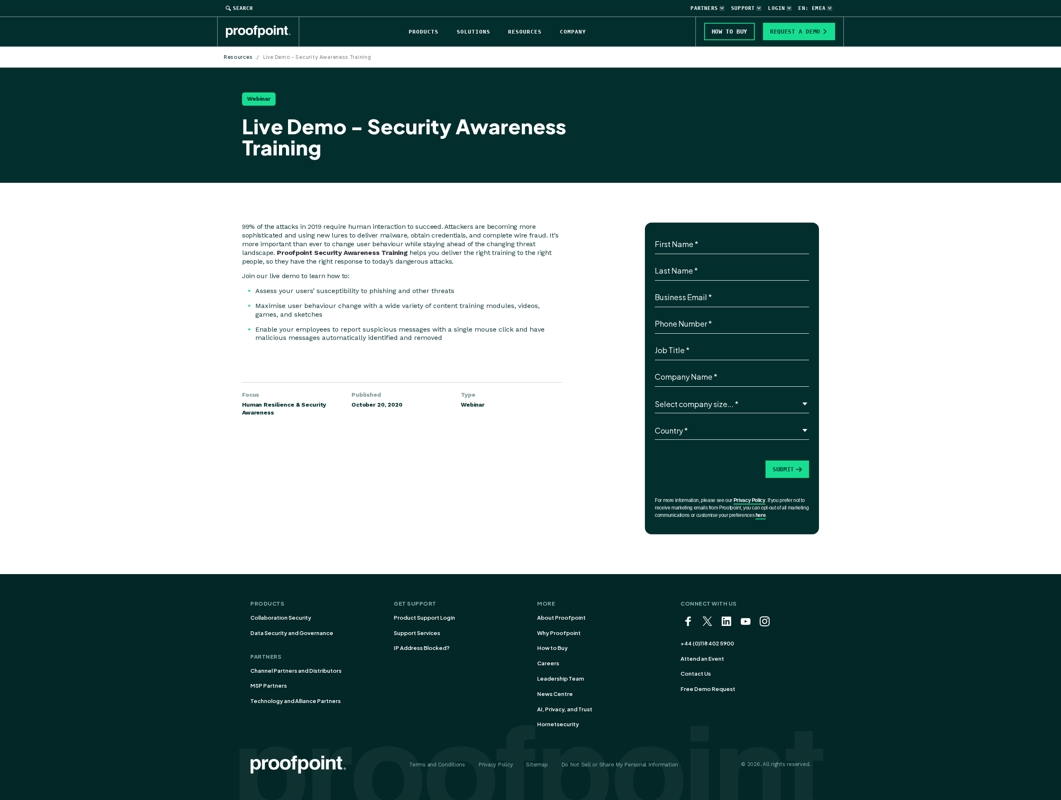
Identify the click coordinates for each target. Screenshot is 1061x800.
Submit (783, 469)
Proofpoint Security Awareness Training (342, 253)
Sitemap (536, 764)
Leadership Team (560, 678)
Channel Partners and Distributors (296, 670)
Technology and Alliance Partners (295, 701)
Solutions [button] (473, 32)
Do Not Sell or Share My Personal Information (619, 764)
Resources (238, 57)
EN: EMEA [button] (812, 8)
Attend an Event (702, 658)
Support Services (417, 633)
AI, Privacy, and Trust (564, 709)
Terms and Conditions (437, 764)
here (761, 515)
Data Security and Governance (291, 633)
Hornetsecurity (558, 724)
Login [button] (776, 8)
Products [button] (423, 32)
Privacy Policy (749, 500)
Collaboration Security (280, 617)
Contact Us (696, 673)
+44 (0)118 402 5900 (707, 643)
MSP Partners (268, 685)
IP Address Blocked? (422, 648)
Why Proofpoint (559, 633)
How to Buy (552, 648)
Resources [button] (525, 32)
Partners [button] (704, 8)
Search (243, 8)
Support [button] (743, 8)
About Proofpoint (561, 617)
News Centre (555, 694)
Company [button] (573, 32)
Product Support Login (424, 617)
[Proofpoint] (262, 31)
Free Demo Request (708, 689)
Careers (548, 663)
